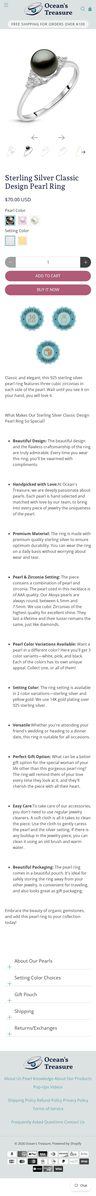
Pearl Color (15, 210)
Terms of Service (48, 1108)
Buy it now (48, 289)
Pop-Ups (41, 1087)
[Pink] (22, 220)
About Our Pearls (33, 960)
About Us (12, 1078)
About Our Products (73, 1078)
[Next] (61, 137)
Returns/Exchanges (36, 1028)
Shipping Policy (22, 1100)
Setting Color (17, 230)
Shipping (24, 1011)
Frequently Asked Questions (37, 1122)
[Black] (10, 220)
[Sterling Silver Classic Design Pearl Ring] (48, 87)
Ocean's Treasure (38, 1143)
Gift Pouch (26, 994)
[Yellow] (22, 241)
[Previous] (34, 137)
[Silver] (10, 241)
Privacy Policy (75, 1100)
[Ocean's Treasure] (48, 8)
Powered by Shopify (66, 1143)
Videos (56, 1087)
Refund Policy (49, 1100)
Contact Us (74, 1122)
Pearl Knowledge (37, 1078)
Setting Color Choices (38, 977)
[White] (35, 220)
